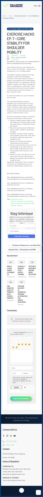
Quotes (28, 341)
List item (22, 341)
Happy (19, 344)
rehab (26, 203)
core (21, 199)
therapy (20, 205)
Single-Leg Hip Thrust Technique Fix (10, 270)
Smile (22, 344)
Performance (11, 277)
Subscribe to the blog (21, 236)
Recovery (20, 305)
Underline (20, 338)
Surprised (26, 344)
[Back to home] (13, 5)
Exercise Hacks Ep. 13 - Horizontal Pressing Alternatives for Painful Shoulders (22, 294)
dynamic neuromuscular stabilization (22, 201)
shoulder (31, 203)
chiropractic (14, 199)
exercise (14, 203)
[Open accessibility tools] (38, 492)
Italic (17, 338)
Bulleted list (15, 341)
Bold (13, 338)
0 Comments (15, 59)
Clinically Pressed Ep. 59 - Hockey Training (21, 270)
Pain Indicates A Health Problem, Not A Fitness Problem (10, 292)
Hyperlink (26, 338)
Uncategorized (22, 277)
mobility (20, 203)
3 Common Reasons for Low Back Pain (26, 245)
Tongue (29, 344)
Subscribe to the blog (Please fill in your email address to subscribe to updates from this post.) (22, 380)
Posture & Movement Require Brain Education (32, 270)
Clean (13, 344)
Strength (22, 55)
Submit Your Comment (20, 398)
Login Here (30, 332)
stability (13, 205)
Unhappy (13, 347)
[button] (37, 5)
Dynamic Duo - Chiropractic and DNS (22, 249)
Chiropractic (14, 55)
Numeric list (19, 341)
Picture (29, 338)
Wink (17, 347)
